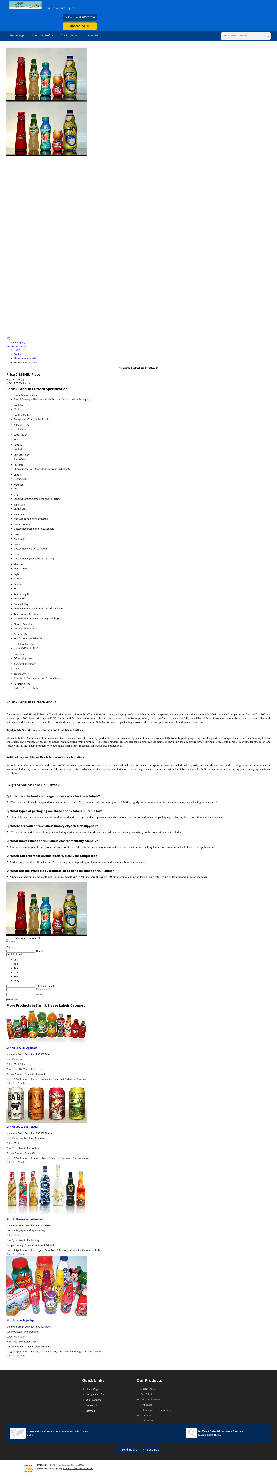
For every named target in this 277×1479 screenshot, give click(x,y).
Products (18, 354)
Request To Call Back (17, 346)
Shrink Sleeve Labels (25, 358)
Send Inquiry (81, 26)
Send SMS (153, 1449)
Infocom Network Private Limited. (78, 1468)
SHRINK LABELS (148, 1388)
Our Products (69, 35)
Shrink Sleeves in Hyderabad (24, 1219)
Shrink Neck (146, 1404)
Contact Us (91, 35)
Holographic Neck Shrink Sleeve (156, 1410)
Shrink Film (145, 1415)
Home (17, 349)
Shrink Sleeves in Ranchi (22, 1127)
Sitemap (90, 1410)
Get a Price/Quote (15, 380)
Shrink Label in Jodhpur (21, 1320)
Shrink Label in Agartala (21, 1048)
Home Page (17, 35)
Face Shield (146, 1394)
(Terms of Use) (77, 1465)
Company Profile (42, 35)
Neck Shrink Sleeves (150, 1399)
